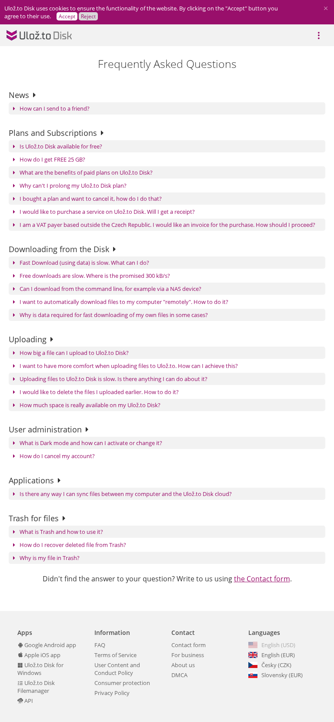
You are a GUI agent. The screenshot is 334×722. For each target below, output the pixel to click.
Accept (67, 16)
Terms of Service (115, 655)
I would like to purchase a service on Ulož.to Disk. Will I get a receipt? (107, 212)
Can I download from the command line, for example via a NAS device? (110, 289)
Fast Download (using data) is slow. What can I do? (84, 263)
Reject (88, 16)
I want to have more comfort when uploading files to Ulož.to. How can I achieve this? (129, 366)
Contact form (188, 645)
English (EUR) (278, 655)
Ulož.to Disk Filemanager (36, 687)
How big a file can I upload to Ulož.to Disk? (74, 353)
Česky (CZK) (276, 665)
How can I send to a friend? (55, 108)
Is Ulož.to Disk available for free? (61, 146)
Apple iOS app (41, 655)
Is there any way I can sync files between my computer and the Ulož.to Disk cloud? (126, 494)
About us (183, 665)
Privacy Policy (112, 693)
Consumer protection (122, 683)
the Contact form (262, 579)
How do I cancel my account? (57, 456)
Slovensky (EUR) (282, 675)
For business (187, 655)
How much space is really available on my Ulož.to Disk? (90, 405)
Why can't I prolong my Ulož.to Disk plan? (73, 185)
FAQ (99, 645)
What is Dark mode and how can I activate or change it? (91, 443)
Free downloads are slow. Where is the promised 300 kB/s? (95, 276)
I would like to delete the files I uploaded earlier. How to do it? (99, 392)
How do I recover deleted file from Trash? (73, 545)
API (28, 701)
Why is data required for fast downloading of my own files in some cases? (114, 315)
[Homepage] (39, 35)
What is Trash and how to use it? (61, 532)
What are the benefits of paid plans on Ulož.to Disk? (86, 172)
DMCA (179, 675)
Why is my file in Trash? (50, 558)
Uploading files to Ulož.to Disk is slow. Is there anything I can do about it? (113, 379)
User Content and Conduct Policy (117, 669)
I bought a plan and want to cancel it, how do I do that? (91, 198)
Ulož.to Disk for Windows (40, 669)
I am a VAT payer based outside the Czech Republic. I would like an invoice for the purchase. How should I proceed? (167, 225)
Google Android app (49, 645)
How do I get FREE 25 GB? (52, 159)
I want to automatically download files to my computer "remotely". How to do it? (124, 302)
